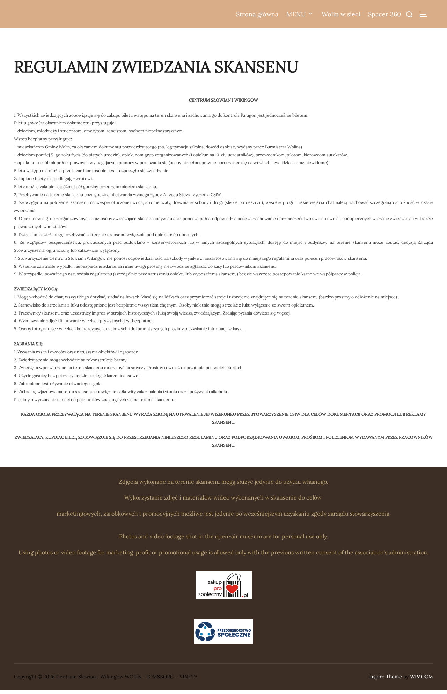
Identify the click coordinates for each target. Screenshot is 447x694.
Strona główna (257, 14)
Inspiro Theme (385, 676)
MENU (296, 14)
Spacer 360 (384, 14)
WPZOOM (421, 676)
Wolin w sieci (341, 14)
